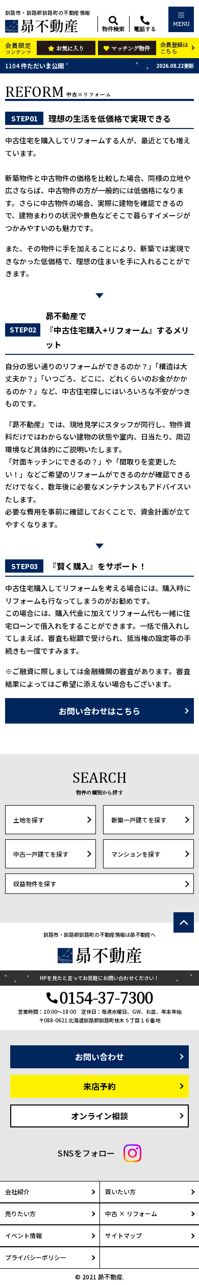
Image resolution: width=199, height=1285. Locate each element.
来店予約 (99, 1086)
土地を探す (28, 819)
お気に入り (70, 48)
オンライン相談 (99, 1116)
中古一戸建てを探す (40, 854)
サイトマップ (123, 1235)
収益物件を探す (34, 883)
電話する (145, 28)
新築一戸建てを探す (138, 819)
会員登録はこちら (174, 47)
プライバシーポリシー (35, 1257)
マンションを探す (135, 854)
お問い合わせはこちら (99, 711)
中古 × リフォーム (131, 1213)
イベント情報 (23, 1235)
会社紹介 (17, 1191)
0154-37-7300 (106, 997)
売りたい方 (20, 1213)
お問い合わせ (99, 1056)
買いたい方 (120, 1191)
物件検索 (113, 28)
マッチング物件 (130, 48)
